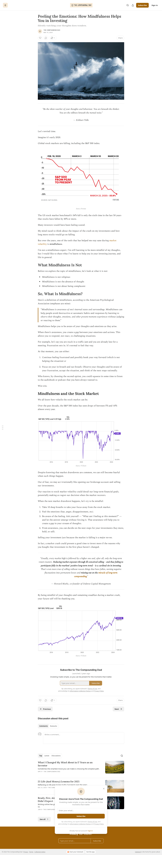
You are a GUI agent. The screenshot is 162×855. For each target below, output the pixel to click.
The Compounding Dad (52, 30)
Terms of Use (92, 822)
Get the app (90, 852)
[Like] (40, 38)
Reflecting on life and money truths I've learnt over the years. (63, 785)
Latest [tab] (46, 756)
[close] (104, 789)
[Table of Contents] (2, 427)
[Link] (34, 265)
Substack (138, 852)
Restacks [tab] (53, 726)
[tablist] (48, 726)
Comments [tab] (43, 726)
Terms (31, 852)
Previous (47, 709)
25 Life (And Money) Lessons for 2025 (58, 781)
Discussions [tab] (56, 756)
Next (117, 709)
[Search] (127, 5)
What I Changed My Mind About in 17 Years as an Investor (65, 764)
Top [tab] (40, 756)
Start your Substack (76, 852)
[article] (81, 768)
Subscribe (142, 5)
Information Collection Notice (80, 824)
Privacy (25, 852)
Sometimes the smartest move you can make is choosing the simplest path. (68, 769)
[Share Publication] (132, 5)
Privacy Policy (99, 824)
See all (43, 819)
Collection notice (39, 852)
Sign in (155, 5)
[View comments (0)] (46, 38)
